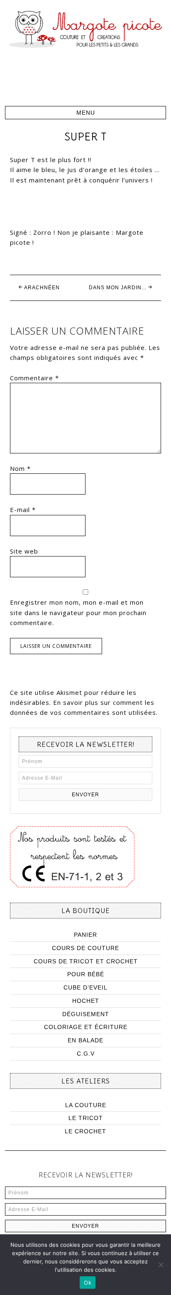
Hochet (85, 1000)
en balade (85, 1040)
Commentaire (34, 378)
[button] (85, 112)
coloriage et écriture (85, 1027)
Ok (87, 1282)
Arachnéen (42, 288)
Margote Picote (85, 53)
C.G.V (86, 1053)
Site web (24, 551)
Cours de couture (85, 948)
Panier (85, 934)
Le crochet (85, 1131)
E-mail (23, 509)
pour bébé (85, 974)
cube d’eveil (85, 987)
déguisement (85, 1014)
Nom (20, 468)
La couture (85, 1105)
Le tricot (85, 1118)
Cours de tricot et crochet (86, 961)
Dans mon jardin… (118, 288)
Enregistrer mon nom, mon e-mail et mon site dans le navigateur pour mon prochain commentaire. (78, 612)
